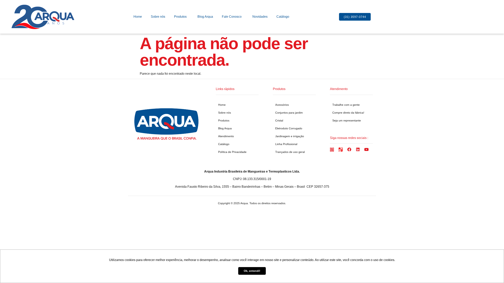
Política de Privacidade (232, 151)
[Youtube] (367, 150)
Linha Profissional (286, 144)
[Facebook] (349, 150)
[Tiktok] (341, 150)
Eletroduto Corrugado (288, 128)
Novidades (260, 16)
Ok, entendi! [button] (252, 270)
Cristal (279, 120)
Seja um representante (346, 120)
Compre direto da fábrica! (348, 112)
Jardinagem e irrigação (289, 136)
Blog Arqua (205, 16)
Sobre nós (158, 16)
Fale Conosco (232, 16)
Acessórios (282, 104)
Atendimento (226, 136)
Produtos (180, 16)
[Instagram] (332, 150)
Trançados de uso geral (290, 151)
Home (137, 16)
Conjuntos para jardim (289, 112)
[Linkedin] (358, 150)
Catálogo (282, 16)
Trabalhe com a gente (346, 104)
